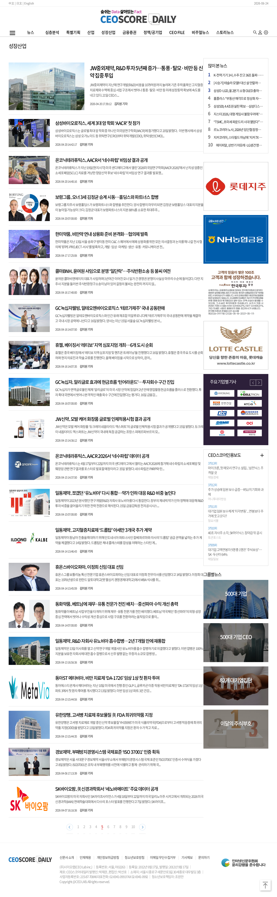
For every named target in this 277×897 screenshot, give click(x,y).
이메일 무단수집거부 (163, 857)
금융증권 (129, 32)
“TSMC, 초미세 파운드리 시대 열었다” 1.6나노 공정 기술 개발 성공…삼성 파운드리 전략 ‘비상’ (239, 121)
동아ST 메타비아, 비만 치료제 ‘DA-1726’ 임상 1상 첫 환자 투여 (107, 677)
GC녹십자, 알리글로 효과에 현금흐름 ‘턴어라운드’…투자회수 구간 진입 (114, 382)
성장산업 (108, 32)
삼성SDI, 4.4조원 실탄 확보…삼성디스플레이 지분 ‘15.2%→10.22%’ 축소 (239, 106)
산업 (90, 32)
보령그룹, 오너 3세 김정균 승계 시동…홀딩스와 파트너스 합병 (106, 197)
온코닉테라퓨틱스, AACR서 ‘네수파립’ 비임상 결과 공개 (101, 160)
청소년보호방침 (134, 857)
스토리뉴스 (225, 32)
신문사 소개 (67, 857)
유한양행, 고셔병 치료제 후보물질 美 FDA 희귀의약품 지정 (103, 714)
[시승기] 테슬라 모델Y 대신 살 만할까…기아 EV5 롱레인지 (239, 82)
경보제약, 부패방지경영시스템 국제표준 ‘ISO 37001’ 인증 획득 (107, 751)
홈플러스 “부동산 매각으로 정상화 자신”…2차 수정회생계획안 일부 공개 (239, 98)
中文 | (12, 3)
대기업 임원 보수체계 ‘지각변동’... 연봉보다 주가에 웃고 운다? (235, 514)
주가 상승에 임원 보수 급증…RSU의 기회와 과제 (236, 492)
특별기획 (73, 32)
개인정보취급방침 (108, 857)
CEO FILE (177, 32)
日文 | (20, 3)
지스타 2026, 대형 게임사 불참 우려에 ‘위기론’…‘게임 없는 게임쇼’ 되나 (239, 114)
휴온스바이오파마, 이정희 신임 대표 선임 (89, 566)
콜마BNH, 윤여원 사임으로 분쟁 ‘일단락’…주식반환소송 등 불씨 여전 (113, 271)
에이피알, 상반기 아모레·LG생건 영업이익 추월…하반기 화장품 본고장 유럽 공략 (240, 145)
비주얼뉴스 (200, 32)
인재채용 (85, 857)
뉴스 (30, 32)
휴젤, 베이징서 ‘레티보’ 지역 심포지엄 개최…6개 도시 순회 (104, 345)
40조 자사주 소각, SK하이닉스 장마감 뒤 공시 (235, 532)
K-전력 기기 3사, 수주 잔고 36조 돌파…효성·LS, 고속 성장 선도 (239, 75)
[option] (235, 186)
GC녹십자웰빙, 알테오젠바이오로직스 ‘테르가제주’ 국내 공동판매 (110, 308)
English (29, 3)
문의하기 (203, 857)
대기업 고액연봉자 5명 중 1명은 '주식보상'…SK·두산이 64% (235, 552)
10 (133, 826)
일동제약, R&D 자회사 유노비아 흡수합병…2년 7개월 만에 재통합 (110, 640)
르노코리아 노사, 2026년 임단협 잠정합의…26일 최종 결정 (239, 129)
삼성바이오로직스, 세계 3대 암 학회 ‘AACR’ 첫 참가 (97, 123)
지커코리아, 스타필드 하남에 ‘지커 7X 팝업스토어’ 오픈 (239, 137)
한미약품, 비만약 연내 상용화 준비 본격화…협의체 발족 (101, 234)
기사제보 (187, 857)
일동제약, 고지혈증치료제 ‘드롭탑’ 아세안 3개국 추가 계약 (103, 529)
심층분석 (52, 32)
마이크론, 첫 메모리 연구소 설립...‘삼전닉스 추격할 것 (235, 470)
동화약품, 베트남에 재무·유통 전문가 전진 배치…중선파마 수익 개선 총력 (116, 603)
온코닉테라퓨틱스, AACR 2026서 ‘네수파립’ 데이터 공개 (102, 456)
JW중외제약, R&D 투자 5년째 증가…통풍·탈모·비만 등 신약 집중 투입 (146, 71)
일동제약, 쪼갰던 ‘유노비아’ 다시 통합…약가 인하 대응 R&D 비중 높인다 (115, 492)
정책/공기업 (152, 32)
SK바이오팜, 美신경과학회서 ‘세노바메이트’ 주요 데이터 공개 (106, 788)
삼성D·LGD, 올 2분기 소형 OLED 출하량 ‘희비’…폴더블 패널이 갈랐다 (239, 90)
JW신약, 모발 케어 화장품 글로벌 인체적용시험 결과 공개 (102, 419)
